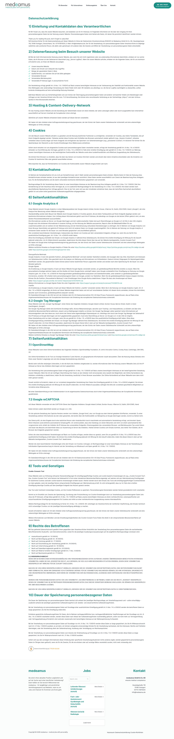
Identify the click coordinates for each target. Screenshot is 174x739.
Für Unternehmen (76, 5)
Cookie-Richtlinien (136, 732)
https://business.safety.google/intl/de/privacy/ (90, 247)
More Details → (99, 686)
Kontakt (112, 5)
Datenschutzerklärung (122, 732)
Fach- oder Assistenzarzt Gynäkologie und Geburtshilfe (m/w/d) (77, 701)
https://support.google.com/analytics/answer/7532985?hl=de (101, 283)
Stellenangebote (91, 5)
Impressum (111, 732)
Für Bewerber (63, 5)
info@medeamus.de (138, 692)
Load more (87, 723)
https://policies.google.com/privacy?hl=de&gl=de (124, 247)
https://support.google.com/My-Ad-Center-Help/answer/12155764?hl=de (58, 281)
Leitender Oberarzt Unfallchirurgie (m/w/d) (78, 689)
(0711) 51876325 (139, 690)
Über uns (104, 5)
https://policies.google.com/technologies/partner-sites (51, 250)
